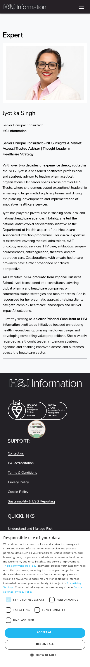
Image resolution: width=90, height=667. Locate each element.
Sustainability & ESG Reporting (31, 501)
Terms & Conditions (22, 472)
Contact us (16, 453)
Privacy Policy (18, 482)
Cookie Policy (18, 491)
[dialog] (45, 599)
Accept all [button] (45, 632)
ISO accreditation (21, 463)
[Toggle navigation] (81, 7)
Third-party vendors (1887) (20, 566)
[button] (45, 657)
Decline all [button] (45, 644)
